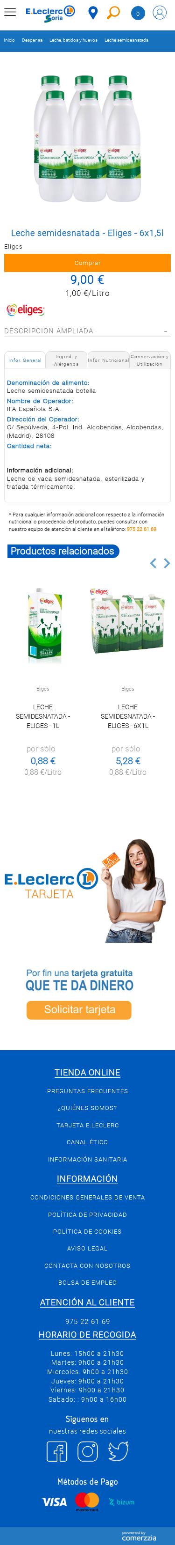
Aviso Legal (87, 1248)
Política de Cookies (87, 1231)
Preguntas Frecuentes (87, 1091)
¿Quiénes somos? (87, 1107)
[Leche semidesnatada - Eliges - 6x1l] (128, 625)
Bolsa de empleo (87, 1282)
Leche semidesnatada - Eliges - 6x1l (128, 716)
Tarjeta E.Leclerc (87, 1125)
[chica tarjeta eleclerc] (87, 889)
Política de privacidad (87, 1214)
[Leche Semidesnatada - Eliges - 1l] (43, 625)
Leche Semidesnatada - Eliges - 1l (43, 716)
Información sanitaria (87, 1159)
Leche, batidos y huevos (73, 40)
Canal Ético (87, 1142)
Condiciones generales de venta (87, 1197)
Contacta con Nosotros (87, 1265)
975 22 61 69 (141, 529)
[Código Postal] (93, 13)
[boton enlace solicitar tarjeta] (87, 996)
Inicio (9, 40)
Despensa (32, 40)
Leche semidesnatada (126, 40)
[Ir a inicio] (50, 14)
